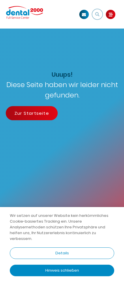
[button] (97, 14)
